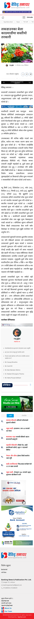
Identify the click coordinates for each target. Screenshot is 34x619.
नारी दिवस (3, 573)
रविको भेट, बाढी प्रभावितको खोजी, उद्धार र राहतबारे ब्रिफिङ (17, 447)
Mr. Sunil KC (9, 366)
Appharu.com (22, 617)
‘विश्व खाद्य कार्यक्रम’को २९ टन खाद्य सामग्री (19, 465)
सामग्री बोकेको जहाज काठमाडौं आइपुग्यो (17, 438)
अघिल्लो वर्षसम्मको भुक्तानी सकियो (17, 421)
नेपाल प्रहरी (25, 22)
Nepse (18, 22)
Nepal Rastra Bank (8, 22)
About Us (8, 608)
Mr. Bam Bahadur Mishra (12, 370)
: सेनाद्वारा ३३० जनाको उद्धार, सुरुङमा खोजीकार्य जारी (18, 473)
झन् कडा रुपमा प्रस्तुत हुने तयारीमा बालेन (14, 352)
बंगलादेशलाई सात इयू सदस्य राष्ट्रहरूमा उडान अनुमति (17, 348)
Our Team (8, 611)
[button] (24, 17)
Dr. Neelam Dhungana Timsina (14, 374)
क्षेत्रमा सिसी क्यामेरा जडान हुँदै (18, 457)
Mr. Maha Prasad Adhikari (13, 378)
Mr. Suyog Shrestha (11, 362)
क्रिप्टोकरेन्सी (4, 570)
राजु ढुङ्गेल (11, 65)
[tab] (10, 415)
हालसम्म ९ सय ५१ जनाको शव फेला (18, 429)
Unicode (30, 17)
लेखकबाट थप (17, 342)
